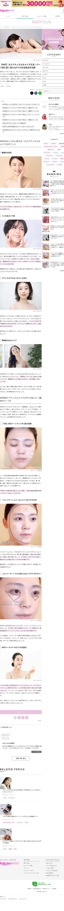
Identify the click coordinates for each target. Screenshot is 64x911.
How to (2, 86)
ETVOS (26, 822)
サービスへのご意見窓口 (52, 870)
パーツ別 (55, 158)
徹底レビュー (51, 149)
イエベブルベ (59, 155)
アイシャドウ (11, 797)
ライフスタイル (50, 164)
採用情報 (54, 888)
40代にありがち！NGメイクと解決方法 (14, 123)
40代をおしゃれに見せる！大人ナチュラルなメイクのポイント (21, 104)
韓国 (59, 149)
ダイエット (46, 161)
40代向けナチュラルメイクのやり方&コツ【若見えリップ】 (20, 120)
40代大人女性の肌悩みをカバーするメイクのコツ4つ (18, 126)
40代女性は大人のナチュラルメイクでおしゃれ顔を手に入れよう (21, 131)
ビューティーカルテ (28, 870)
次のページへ (21, 712)
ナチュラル (8, 86)
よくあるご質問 (49, 868)
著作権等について (46, 888)
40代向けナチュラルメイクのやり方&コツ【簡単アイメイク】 (21, 111)
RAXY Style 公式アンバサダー (9, 822)
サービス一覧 (3, 899)
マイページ (26, 868)
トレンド (56, 152)
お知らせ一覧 (49, 863)
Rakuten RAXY (7, 10)
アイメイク (6, 84)
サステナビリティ (23, 899)
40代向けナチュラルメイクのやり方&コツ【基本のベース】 (20, 108)
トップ (8, 16)
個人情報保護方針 (37, 888)
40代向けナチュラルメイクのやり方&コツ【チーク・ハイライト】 (21, 115)
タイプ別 (60, 164)
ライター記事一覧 (36, 752)
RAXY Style (25, 16)
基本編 (10, 849)
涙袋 (15, 849)
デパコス (55, 161)
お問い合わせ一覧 (12, 899)
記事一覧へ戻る (21, 758)
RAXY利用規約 (49, 873)
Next (39, 720)
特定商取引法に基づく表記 (52, 875)
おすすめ (53, 143)
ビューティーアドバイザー (30, 873)
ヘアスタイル (49, 155)
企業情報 (29, 888)
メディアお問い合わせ (51, 865)
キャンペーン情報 (41, 16)
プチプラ (47, 158)
